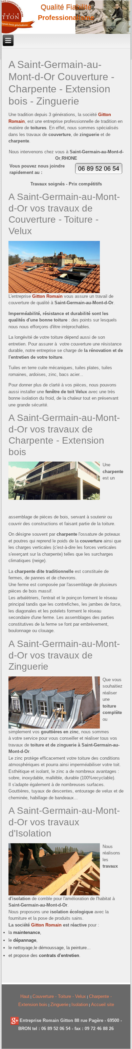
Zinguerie (59, 1004)
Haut (24, 996)
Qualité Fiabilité (66, 7)
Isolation (79, 1004)
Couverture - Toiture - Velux (59, 996)
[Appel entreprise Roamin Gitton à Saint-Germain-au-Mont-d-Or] (99, 172)
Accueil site (102, 1004)
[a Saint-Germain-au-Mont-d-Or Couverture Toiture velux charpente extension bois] (14, 1020)
